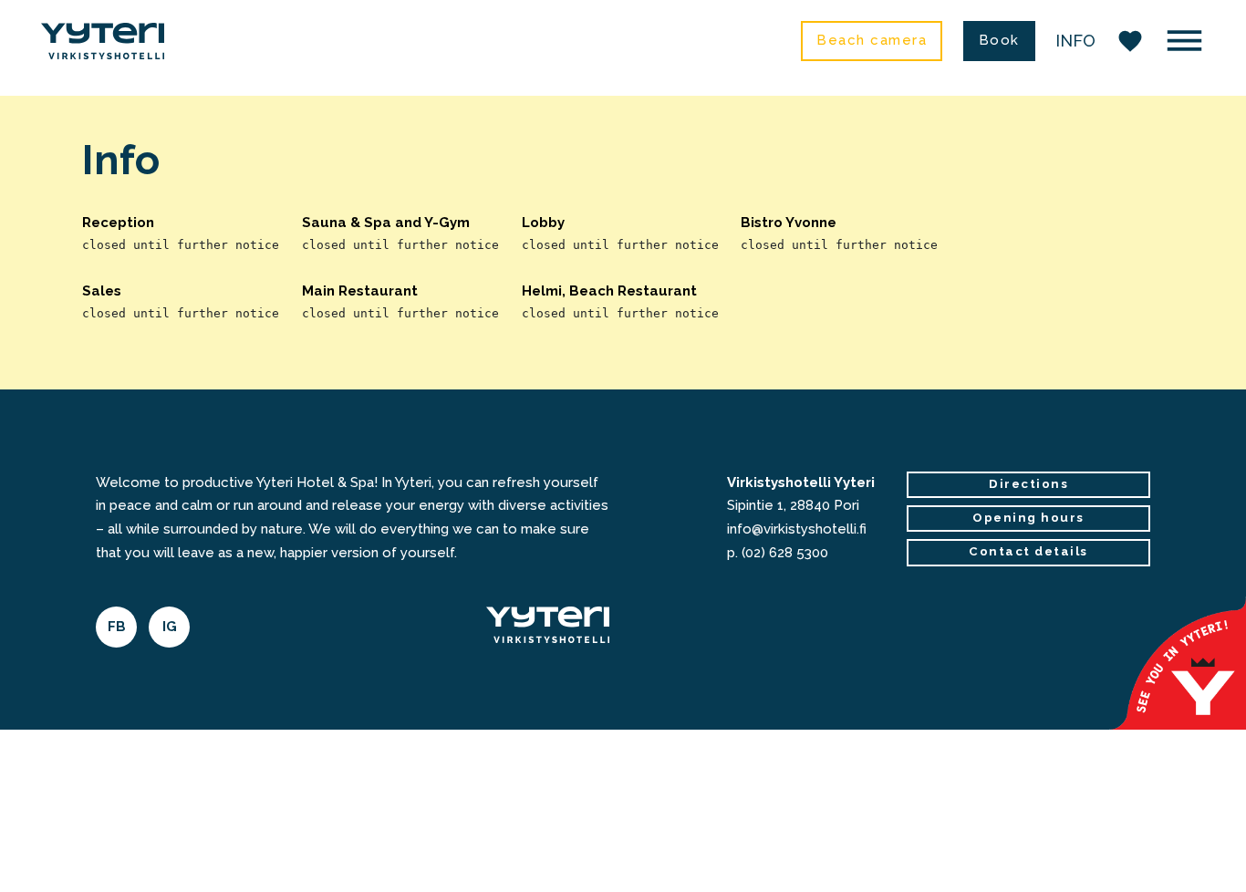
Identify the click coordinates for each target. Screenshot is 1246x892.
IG (169, 626)
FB (117, 626)
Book (999, 40)
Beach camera (871, 40)
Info (1075, 40)
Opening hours (1028, 517)
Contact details (1028, 551)
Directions (1028, 484)
